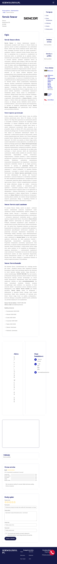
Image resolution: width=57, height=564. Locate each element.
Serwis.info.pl (11, 2)
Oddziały (48, 23)
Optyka (21, 551)
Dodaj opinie (49, 29)
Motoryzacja (22, 555)
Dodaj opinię (10, 538)
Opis (47, 15)
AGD (4, 12)
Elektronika (31, 555)
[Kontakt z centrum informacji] (52, 552)
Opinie (47, 26)
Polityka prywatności (47, 555)
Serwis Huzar (51, 99)
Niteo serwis (50, 70)
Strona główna (6, 10)
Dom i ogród (22, 558)
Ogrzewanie (31, 551)
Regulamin (47, 552)
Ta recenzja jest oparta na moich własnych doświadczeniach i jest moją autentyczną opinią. (20, 534)
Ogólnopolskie (14, 10)
